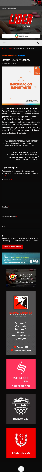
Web (3, 226)
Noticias (21, 56)
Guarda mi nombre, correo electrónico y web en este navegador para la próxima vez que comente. (20, 239)
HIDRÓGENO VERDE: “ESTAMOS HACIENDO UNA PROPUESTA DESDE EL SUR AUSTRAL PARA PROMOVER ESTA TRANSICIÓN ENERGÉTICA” (22, 156)
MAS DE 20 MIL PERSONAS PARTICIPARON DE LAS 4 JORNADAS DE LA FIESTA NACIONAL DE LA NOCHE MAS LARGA (21, 143)
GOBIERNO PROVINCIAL (9, 56)
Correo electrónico (9, 217)
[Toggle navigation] (4, 43)
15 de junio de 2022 (9, 64)
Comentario (7, 180)
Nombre (5, 207)
